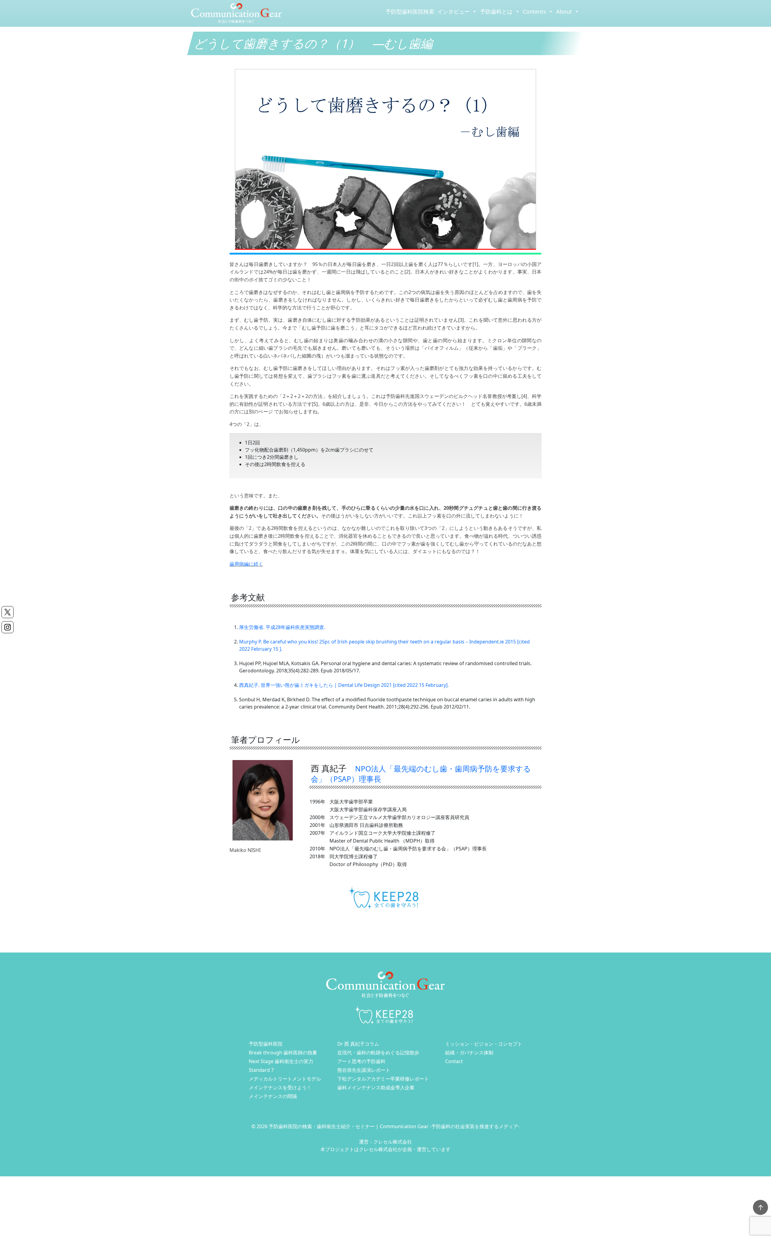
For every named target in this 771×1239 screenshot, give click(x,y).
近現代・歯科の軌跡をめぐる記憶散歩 (378, 1052)
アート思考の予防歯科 (361, 1061)
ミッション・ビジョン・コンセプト (483, 1043)
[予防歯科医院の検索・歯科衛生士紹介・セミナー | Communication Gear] (236, 13)
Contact (454, 1061)
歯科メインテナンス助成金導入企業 (375, 1087)
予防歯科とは (496, 11)
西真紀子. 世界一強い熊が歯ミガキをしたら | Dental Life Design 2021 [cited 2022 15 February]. (344, 685)
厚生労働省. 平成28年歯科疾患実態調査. (282, 627)
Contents (534, 11)
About (564, 11)
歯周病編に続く (246, 564)
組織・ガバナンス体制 (469, 1052)
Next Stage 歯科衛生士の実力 (281, 1061)
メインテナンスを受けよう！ (280, 1087)
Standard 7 (261, 1070)
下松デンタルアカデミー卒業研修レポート (383, 1078)
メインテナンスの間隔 (273, 1096)
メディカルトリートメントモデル (285, 1078)
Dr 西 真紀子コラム (358, 1043)
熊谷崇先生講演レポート (363, 1070)
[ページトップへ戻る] (760, 1207)
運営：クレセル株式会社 (385, 1141)
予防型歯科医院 (265, 1043)
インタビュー (453, 11)
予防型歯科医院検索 (410, 11)
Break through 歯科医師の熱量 (283, 1052)
